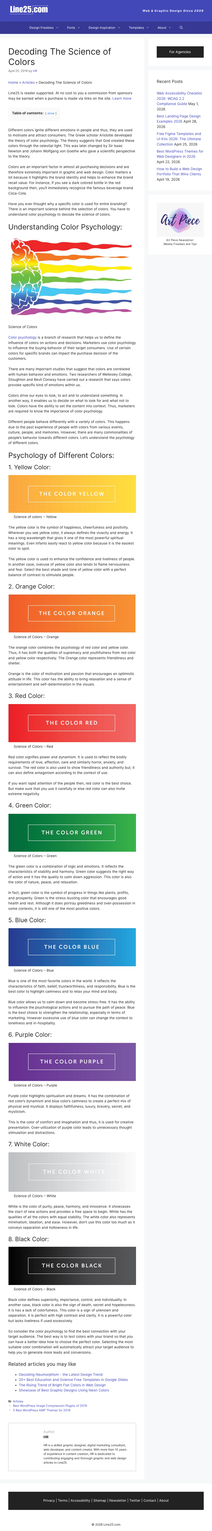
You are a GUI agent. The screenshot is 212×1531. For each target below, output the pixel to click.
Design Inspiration (102, 28)
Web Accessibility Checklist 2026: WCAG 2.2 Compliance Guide (179, 98)
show (50, 113)
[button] (181, 27)
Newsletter (117, 1500)
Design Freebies (41, 28)
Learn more (121, 98)
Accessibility (80, 1500)
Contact (149, 1500)
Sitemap (99, 1500)
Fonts (71, 28)
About (162, 28)
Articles (28, 82)
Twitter (134, 1500)
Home (13, 82)
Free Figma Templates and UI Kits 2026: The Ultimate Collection (179, 139)
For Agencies (180, 52)
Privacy (49, 1500)
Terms (62, 1500)
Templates (136, 28)
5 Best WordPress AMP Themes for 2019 (41, 1410)
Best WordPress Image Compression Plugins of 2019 (50, 1405)
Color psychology (22, 337)
